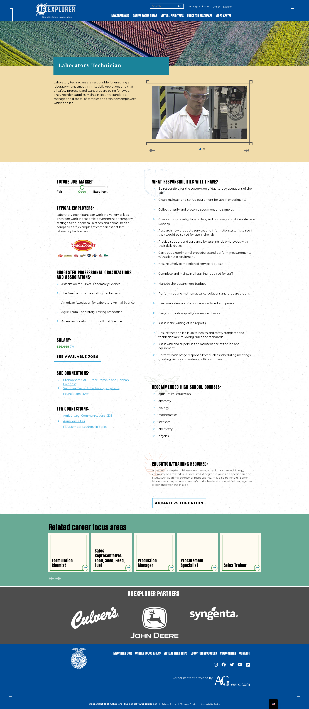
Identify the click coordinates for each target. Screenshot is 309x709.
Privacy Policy (169, 704)
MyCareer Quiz (120, 15)
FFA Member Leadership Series (85, 426)
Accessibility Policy (210, 704)
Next (246, 150)
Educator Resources (199, 15)
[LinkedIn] (248, 664)
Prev (152, 150)
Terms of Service (188, 704)
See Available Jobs (78, 356)
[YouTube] (239, 664)
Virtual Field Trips (172, 15)
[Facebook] (224, 664)
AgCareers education (179, 503)
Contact (244, 653)
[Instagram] (216, 664)
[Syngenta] (214, 613)
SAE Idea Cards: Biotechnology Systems (91, 388)
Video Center (223, 15)
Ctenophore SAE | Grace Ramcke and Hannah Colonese (96, 382)
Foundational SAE (76, 394)
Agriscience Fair (74, 421)
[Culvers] (95, 618)
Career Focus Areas (145, 15)
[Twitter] (232, 664)
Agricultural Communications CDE (87, 415)
